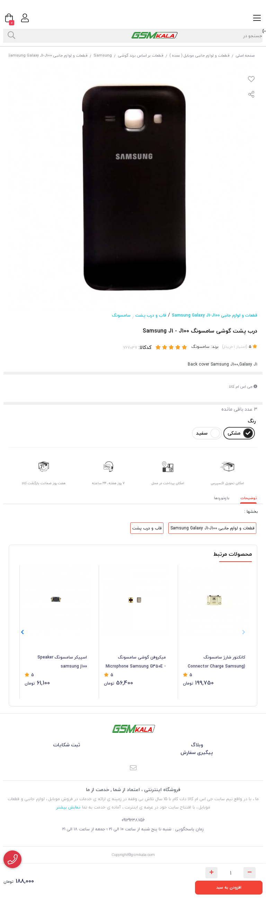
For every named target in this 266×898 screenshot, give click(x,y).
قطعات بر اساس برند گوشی (140, 55)
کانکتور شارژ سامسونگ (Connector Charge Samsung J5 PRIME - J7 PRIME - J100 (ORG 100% (216, 662)
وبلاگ (197, 744)
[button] (22, 632)
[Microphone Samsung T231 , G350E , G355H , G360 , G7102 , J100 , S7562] (135, 600)
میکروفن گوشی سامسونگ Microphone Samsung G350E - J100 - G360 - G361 (136, 662)
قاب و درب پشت (150, 315)
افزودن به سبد (228, 887)
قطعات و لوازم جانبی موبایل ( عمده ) (199, 55)
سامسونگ (121, 315)
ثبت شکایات (66, 744)
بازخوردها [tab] (221, 498)
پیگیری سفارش (196, 752)
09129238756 (133, 820)
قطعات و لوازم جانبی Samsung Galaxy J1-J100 (47, 55)
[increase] (211, 872)
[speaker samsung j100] (55, 600)
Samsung (103, 55)
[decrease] (249, 872)
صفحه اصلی (245, 55)
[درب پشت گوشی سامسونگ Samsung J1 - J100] (133, 729)
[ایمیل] (133, 768)
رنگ (252, 421)
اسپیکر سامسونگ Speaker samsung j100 (62, 662)
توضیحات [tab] (248, 498)
